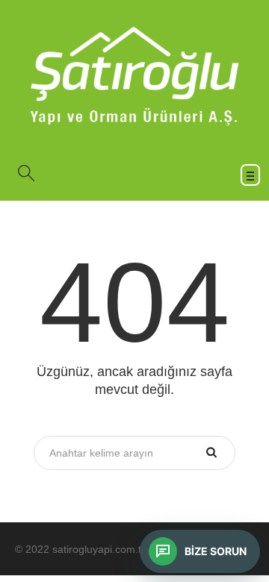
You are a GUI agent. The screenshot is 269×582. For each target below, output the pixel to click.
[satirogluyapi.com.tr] (134, 76)
